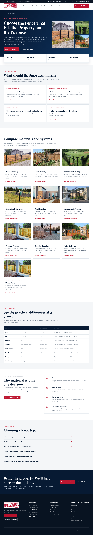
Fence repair (53, 516)
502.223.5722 (33, 516)
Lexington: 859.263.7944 (54, 1)
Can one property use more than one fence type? (18, 456)
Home (5, 13)
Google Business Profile (76, 520)
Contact (69, 5)
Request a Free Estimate (10, 515)
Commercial (26, 5)
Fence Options (44, 5)
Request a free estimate (11, 49)
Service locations (75, 507)
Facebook (73, 514)
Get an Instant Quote (81, 5)
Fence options (74, 505)
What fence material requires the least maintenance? (19, 442)
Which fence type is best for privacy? (15, 437)
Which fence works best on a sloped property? (17, 446)
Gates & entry (53, 511)
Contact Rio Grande (83, 481)
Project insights (74, 509)
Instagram (73, 516)
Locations (53, 5)
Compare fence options (27, 49)
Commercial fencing (54, 505)
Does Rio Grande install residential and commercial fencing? (22, 461)
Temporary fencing (54, 514)
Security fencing (53, 509)
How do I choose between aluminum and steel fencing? (20, 451)
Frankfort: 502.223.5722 (68, 1)
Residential (35, 5)
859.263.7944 (33, 509)
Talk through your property (12, 397)
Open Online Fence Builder (10, 519)
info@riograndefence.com (82, 1)
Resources (61, 5)
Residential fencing (54, 507)
